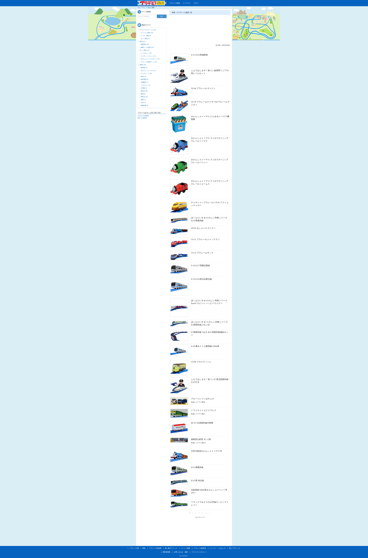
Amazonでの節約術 (143, 116)
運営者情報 (166, 552)
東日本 (144, 91)
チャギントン (146, 73)
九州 (143, 102)
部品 (142, 41)
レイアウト (187, 3)
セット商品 (145, 38)
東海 (143, 94)
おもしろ (222, 548)
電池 (143, 548)
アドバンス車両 (147, 33)
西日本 (144, 96)
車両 (143, 64)
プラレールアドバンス (148, 30)
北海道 (144, 88)
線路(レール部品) (147, 47)
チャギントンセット (148, 56)
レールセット (146, 53)
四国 (143, 99)
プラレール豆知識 (155, 548)
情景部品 (145, 44)
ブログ (196, 3)
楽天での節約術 (142, 118)
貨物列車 (144, 105)
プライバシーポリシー (199, 552)
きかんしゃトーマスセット (150, 59)
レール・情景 (146, 35)
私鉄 (143, 76)
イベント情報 (185, 548)
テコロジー (145, 85)
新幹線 (144, 67)
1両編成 (144, 82)
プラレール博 (134, 548)
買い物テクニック (171, 548)
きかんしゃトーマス (148, 70)
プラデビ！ (185, 556)
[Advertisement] (199, 29)
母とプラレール (234, 548)
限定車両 (144, 79)
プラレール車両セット (149, 62)
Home (139, 7)
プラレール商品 (174, 3)
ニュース (213, 548)
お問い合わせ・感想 (181, 552)
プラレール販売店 (200, 548)
